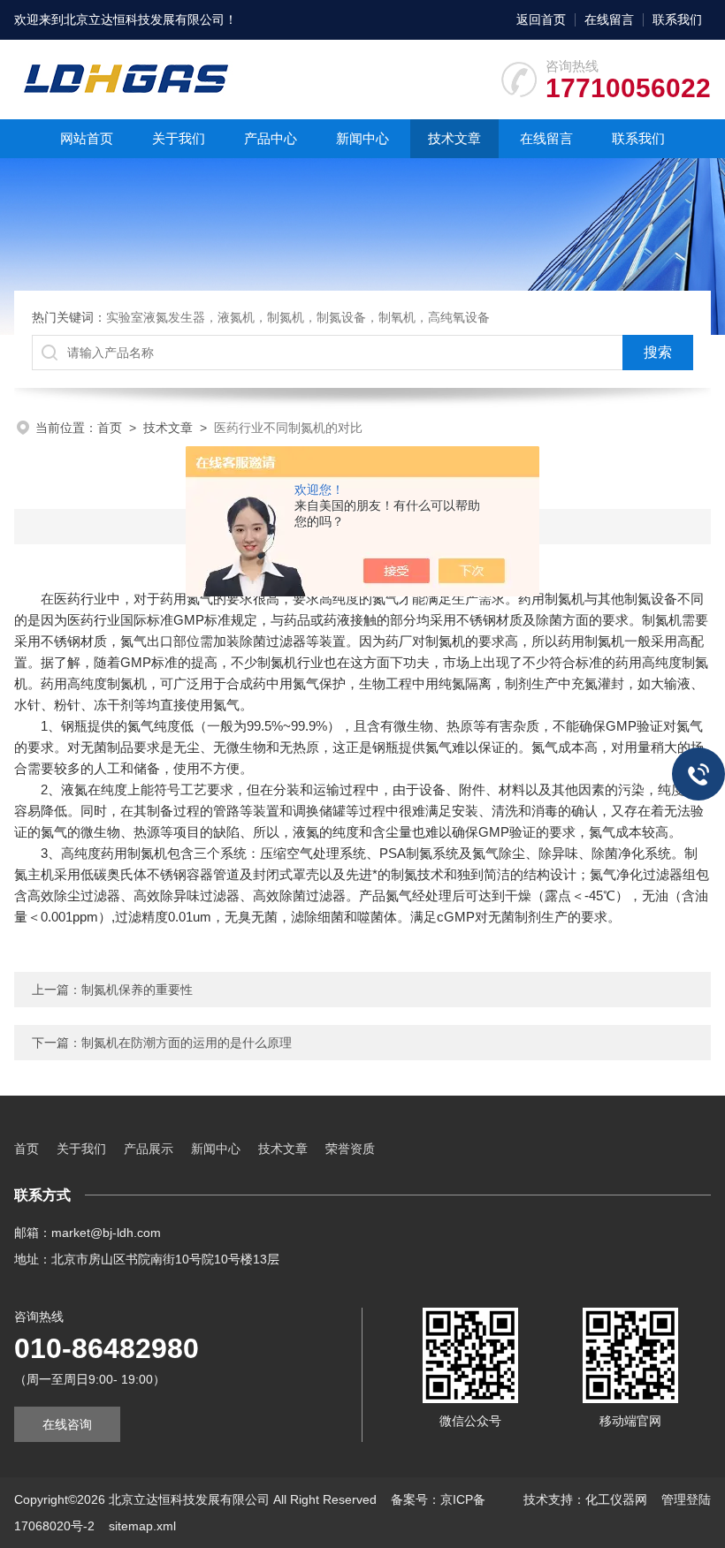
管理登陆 (686, 1499)
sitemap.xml (142, 1526)
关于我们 (178, 138)
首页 (109, 428)
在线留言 (609, 19)
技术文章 (454, 138)
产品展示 (148, 1149)
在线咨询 (67, 1424)
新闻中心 (362, 138)
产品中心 (270, 138)
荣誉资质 (350, 1149)
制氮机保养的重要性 (137, 990)
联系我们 (677, 19)
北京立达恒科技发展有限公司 (144, 19)
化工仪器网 (616, 1499)
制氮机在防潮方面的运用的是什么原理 (186, 1043)
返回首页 (541, 19)
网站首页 (86, 138)
